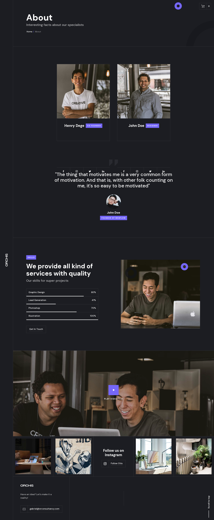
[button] (205, 6)
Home (29, 31)
